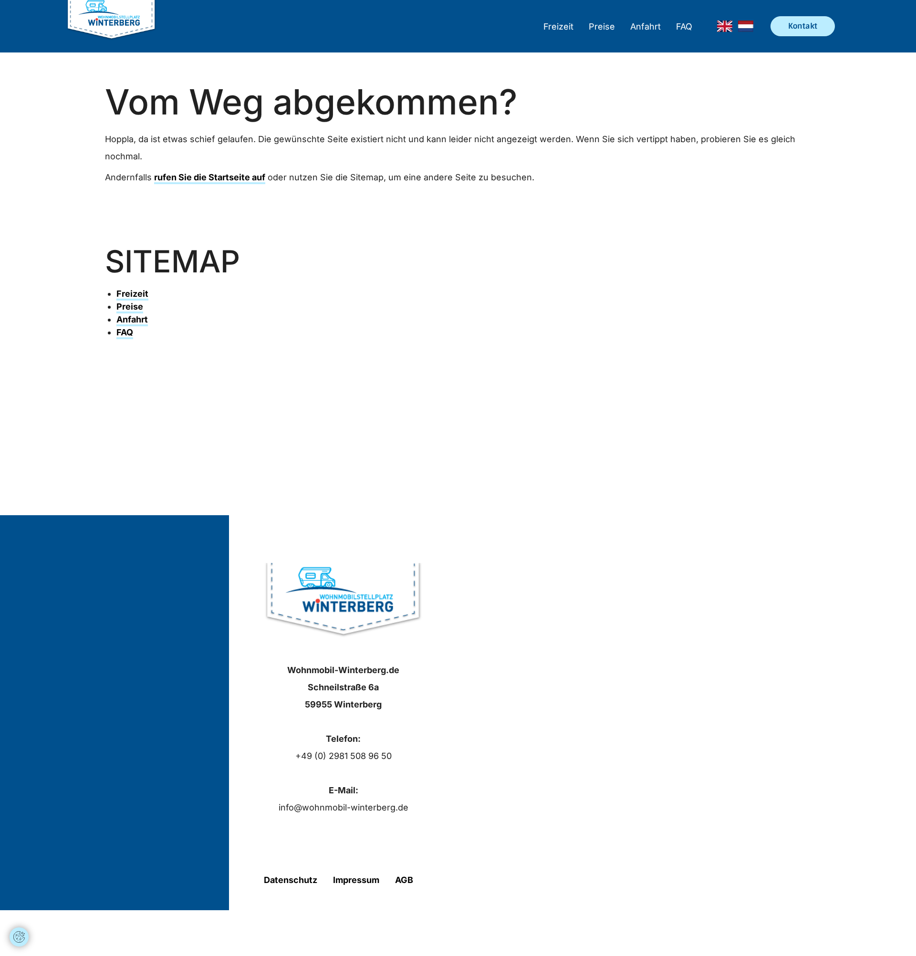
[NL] (745, 26)
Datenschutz (290, 880)
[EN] (724, 26)
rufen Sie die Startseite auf (209, 177)
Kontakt (802, 26)
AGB (404, 880)
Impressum (356, 880)
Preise (602, 26)
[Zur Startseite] (111, 26)
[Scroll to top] (19, 908)
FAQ (684, 26)
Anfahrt (645, 26)
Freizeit (558, 26)
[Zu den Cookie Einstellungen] (19, 936)
